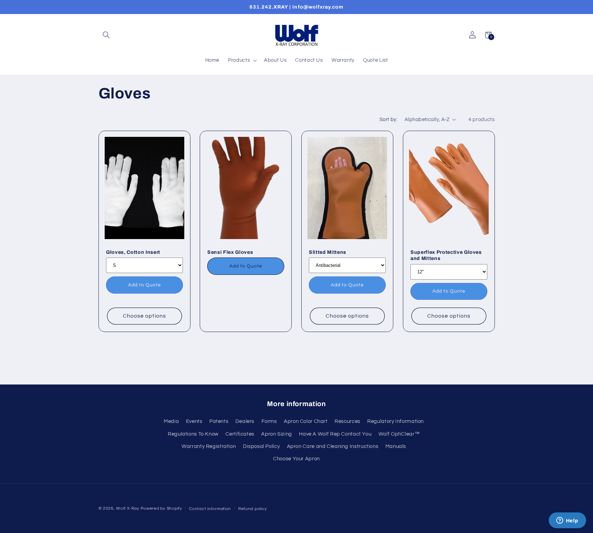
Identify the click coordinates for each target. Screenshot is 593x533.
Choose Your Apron (296, 458)
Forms (269, 421)
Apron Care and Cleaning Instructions (333, 446)
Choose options (144, 316)
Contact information (210, 509)
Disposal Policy (261, 446)
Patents (218, 421)
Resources (347, 421)
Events (194, 421)
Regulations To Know (193, 434)
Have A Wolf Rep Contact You (335, 434)
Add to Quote (144, 285)
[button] (106, 35)
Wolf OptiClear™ (399, 434)
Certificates (239, 434)
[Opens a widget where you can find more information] (567, 521)
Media (171, 421)
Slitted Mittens (327, 252)
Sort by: (388, 119)
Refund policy (252, 509)
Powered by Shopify (161, 508)
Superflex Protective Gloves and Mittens (446, 255)
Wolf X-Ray (127, 508)
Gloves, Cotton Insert (133, 252)
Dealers (244, 421)
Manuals (395, 446)
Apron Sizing (276, 434)
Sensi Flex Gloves (230, 252)
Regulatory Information (395, 421)
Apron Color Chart (306, 421)
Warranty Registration (209, 446)
